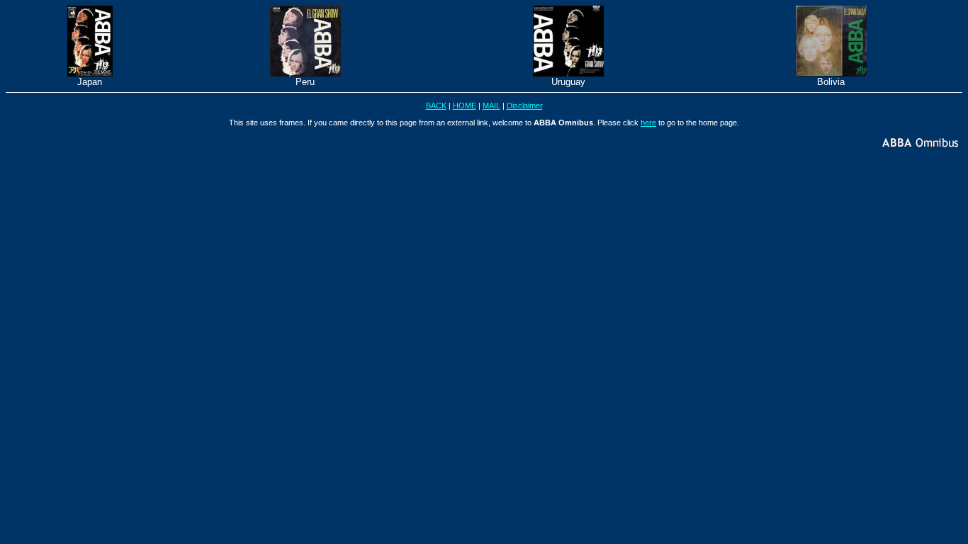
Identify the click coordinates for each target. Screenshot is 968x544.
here (648, 122)
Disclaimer (525, 105)
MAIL (491, 105)
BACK (436, 105)
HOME (464, 105)
